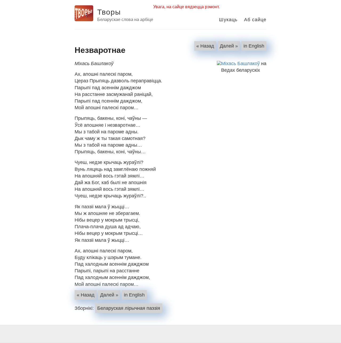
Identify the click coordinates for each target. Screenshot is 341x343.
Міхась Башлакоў (240, 63)
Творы (109, 11)
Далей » (229, 46)
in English (253, 46)
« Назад (205, 46)
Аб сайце (255, 19)
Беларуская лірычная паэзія (128, 308)
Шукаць (228, 19)
